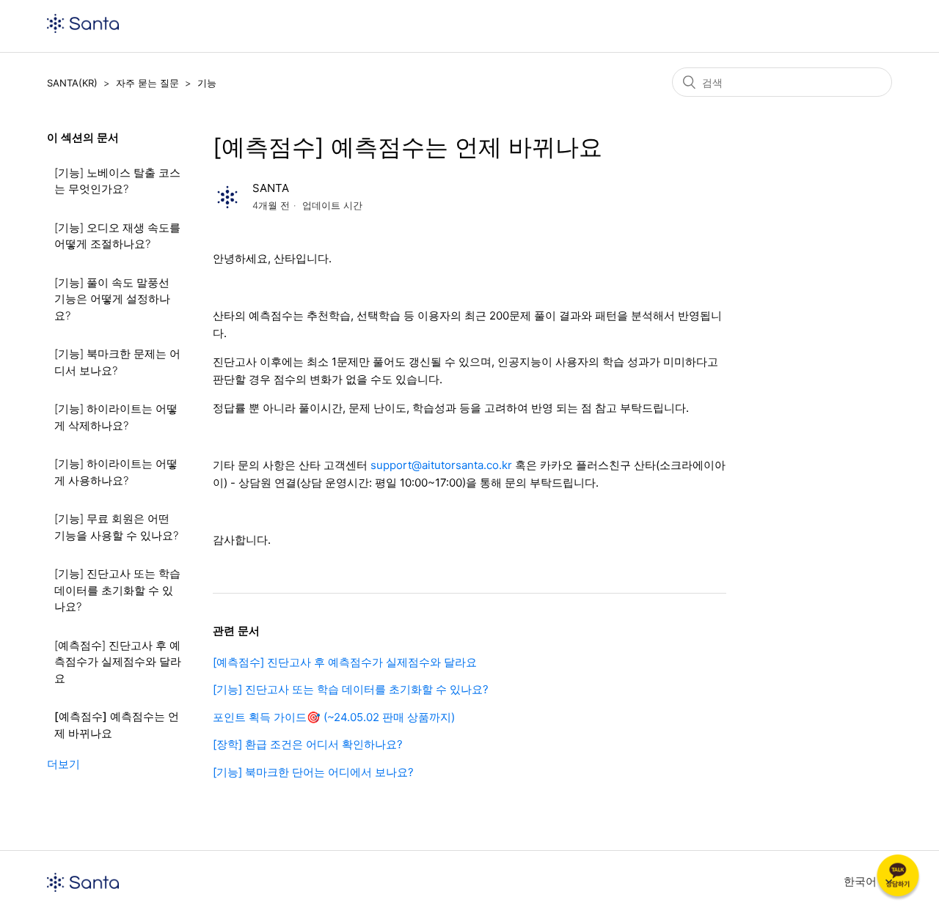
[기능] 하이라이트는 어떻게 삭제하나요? (116, 417)
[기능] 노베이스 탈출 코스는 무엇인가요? (117, 181)
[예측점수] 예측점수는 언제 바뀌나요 (116, 724)
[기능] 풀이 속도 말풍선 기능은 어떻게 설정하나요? (112, 299)
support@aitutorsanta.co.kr (441, 465)
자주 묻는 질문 (147, 83)
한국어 (862, 881)
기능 (206, 83)
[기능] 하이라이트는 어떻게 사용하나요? (116, 472)
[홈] (83, 29)
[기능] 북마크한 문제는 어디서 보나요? (117, 362)
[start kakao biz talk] (897, 878)
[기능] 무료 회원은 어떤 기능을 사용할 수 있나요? (116, 527)
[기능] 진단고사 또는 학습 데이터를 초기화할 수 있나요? (117, 589)
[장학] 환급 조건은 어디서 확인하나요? (308, 744)
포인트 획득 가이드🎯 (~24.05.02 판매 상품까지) (334, 717)
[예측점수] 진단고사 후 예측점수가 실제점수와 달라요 (117, 661)
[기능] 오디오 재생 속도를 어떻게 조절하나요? (117, 236)
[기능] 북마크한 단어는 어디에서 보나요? (313, 772)
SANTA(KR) (72, 83)
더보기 (63, 764)
